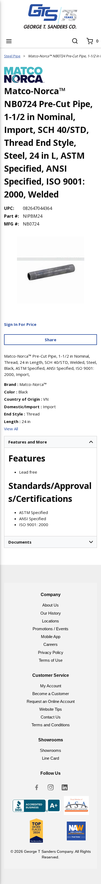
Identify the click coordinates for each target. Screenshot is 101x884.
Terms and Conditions (51, 725)
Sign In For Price (20, 324)
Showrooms (50, 750)
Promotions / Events (50, 628)
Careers (50, 644)
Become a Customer (50, 693)
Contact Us (51, 717)
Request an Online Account (51, 701)
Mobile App (50, 636)
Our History (50, 613)
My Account (50, 686)
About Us (50, 605)
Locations (50, 621)
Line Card (50, 758)
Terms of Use (50, 660)
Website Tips (50, 709)
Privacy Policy (50, 652)
